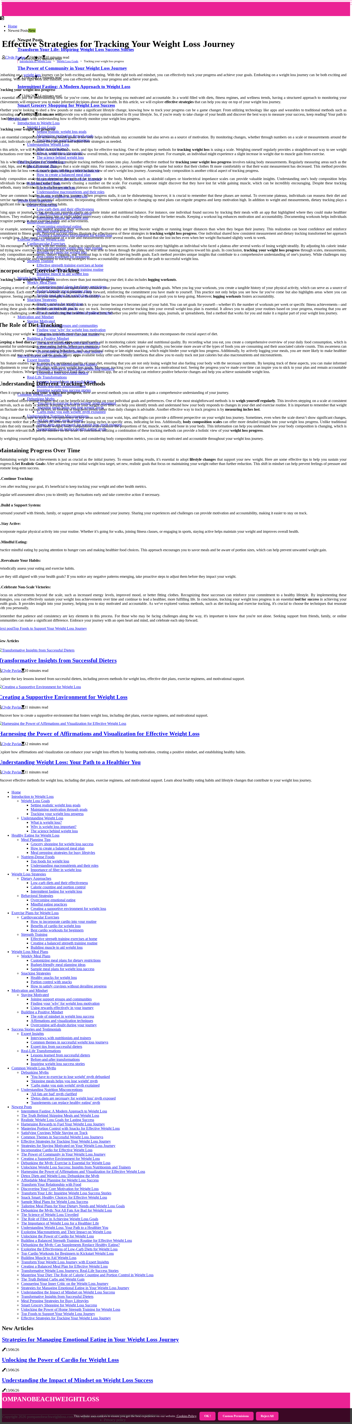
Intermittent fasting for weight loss (56, 891)
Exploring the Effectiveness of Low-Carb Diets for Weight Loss (69, 1249)
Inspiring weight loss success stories (58, 1064)
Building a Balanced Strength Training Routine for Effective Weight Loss (76, 1240)
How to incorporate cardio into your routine (64, 921)
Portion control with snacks (51, 982)
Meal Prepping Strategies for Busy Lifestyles (55, 1301)
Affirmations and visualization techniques (62, 1021)
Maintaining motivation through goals (59, 809)
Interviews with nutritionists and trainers (61, 1038)
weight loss (31, 75)
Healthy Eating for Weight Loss (35, 835)
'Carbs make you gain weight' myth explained (65, 1085)
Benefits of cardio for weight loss (56, 926)
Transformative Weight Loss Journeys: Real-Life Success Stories (70, 1271)
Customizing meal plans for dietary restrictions (66, 960)
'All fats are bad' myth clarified (54, 1094)
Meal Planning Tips (36, 840)
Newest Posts (21, 1107)
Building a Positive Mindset (42, 1012)
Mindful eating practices (49, 904)
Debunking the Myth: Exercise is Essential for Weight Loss (65, 1163)
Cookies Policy (186, 1416)
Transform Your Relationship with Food (51, 1184)
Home (12, 26)
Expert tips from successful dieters (56, 1046)
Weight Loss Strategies (28, 874)
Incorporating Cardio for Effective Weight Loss (56, 1150)
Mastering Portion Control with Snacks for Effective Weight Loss (70, 1128)
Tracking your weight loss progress (57, 814)
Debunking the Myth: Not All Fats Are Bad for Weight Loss (66, 1210)
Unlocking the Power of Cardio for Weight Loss (57, 1236)
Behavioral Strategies (37, 896)
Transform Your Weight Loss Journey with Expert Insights (65, 1262)
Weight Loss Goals (67, 61)
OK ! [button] (207, 1416)
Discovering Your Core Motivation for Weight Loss (60, 1189)
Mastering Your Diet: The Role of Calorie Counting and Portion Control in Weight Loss (87, 1275)
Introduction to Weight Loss (35, 61)
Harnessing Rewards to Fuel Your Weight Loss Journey (63, 1124)
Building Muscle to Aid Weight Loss (48, 1258)
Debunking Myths (35, 1072)
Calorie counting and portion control (58, 887)
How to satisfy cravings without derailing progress (69, 986)
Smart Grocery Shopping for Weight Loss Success (59, 1305)
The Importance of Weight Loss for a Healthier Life (60, 1223)
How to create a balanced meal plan (58, 848)
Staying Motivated (35, 995)
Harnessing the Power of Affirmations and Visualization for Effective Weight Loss (83, 1171)
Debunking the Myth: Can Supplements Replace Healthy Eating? (70, 1245)
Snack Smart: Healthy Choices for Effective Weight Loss (64, 1197)
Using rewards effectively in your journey (62, 1008)
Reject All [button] (267, 1416)
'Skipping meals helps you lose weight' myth (64, 1081)
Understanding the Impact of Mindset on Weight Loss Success (68, 1292)
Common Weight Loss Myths (33, 1068)
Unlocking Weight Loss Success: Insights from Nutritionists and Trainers (76, 1167)
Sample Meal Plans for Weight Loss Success (54, 1202)
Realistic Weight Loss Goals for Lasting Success (57, 1120)
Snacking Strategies (36, 973)
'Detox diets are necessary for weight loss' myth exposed (73, 1098)
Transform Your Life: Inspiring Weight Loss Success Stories (75, 49)
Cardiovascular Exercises (40, 917)
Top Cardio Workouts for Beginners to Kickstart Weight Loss (67, 1253)
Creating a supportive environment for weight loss (68, 909)
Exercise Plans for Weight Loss (35, 913)
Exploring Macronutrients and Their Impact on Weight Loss (66, 1232)
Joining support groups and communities (61, 999)
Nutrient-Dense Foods (38, 857)
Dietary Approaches (36, 878)
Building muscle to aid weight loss (57, 947)
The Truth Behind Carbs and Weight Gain (53, 1279)
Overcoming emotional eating (53, 900)
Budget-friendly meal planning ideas (58, 965)
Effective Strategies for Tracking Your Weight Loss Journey (66, 1141)
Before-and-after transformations (55, 1059)
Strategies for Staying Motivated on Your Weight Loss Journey (68, 1146)
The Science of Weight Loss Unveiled (50, 1215)
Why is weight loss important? (53, 827)
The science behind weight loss (54, 831)
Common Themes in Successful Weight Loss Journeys (62, 1137)
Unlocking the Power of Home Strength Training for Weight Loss (70, 1309)
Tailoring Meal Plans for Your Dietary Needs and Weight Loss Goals (73, 1206)
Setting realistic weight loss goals (55, 805)
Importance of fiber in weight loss (56, 870)
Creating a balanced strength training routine (64, 943)
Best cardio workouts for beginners (57, 930)
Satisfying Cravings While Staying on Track (54, 1133)
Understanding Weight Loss (42, 818)
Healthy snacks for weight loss (54, 978)
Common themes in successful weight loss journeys (69, 1042)
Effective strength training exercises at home (64, 939)
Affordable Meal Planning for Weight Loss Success (60, 1180)
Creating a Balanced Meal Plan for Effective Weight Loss (64, 1266)
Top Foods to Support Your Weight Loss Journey (58, 1314)
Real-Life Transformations (41, 1051)
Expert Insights (32, 1034)
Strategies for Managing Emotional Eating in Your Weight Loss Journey (75, 1288)
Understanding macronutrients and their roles (64, 865)
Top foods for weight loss (50, 861)
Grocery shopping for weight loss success (62, 844)
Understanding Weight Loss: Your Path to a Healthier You (64, 1227)
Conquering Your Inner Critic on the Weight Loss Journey (64, 1284)
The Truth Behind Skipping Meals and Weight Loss (60, 1115)
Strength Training (34, 934)
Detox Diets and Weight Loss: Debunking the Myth (60, 1176)
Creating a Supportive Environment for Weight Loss (60, 1159)
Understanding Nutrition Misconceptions (52, 1090)
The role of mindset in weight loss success (62, 1016)
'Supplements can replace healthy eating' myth (65, 1103)
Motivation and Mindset (29, 990)
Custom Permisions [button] (236, 1416)
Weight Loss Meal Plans (29, 952)
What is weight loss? (46, 822)
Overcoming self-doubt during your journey (64, 1025)
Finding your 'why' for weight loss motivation (65, 1003)
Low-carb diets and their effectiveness (59, 883)
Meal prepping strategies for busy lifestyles (63, 853)
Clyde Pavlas (15, 57)
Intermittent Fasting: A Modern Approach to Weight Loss (64, 1111)
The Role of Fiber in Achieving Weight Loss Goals (59, 1219)
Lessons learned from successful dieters (60, 1055)
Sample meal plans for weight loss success (62, 969)
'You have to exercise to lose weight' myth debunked (70, 1077)
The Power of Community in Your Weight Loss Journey (63, 1154)
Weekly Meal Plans (35, 956)
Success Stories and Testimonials (36, 1029)
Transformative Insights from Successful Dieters (57, 1296)
